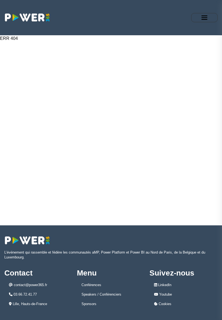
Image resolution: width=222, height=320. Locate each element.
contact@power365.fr (30, 285)
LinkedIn (164, 285)
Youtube (165, 294)
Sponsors (88, 304)
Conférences (91, 285)
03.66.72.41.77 (24, 294)
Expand (204, 17)
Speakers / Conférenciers (101, 294)
